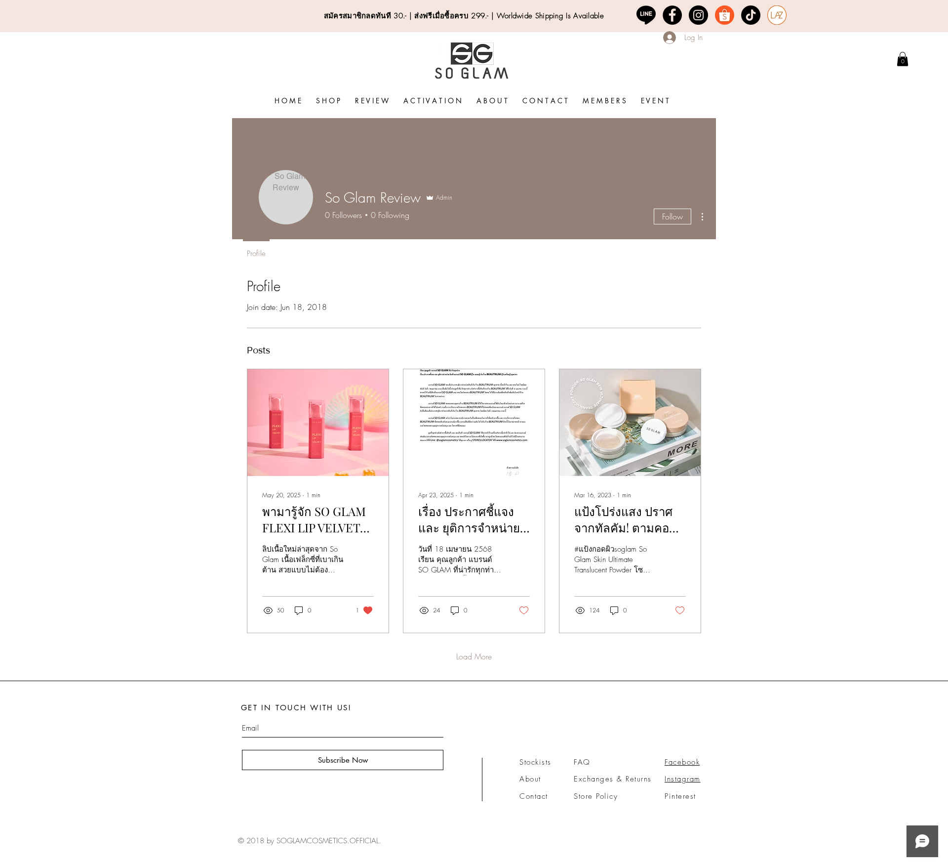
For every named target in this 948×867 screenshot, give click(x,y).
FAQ (582, 762)
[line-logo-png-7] (646, 15)
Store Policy (596, 796)
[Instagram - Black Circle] (698, 15)
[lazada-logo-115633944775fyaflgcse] (777, 15)
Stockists (535, 762)
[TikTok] (750, 15)
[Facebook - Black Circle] (672, 15)
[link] (902, 59)
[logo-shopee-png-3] (724, 15)
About (530, 779)
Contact (533, 796)
